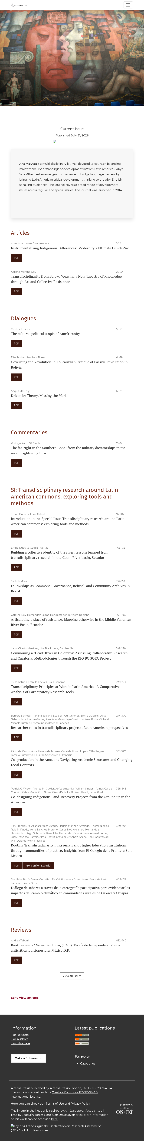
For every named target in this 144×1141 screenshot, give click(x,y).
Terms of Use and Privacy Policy (68, 1103)
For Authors (19, 1039)
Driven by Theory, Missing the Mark (39, 395)
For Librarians (20, 1043)
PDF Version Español (38, 865)
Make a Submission (28, 1058)
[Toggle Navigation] (128, 4)
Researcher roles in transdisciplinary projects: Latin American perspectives (69, 727)
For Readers (19, 1035)
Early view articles (24, 997)
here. (54, 1119)
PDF (16, 258)
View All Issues (72, 976)
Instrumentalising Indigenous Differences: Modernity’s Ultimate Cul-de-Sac (70, 248)
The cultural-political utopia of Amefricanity (45, 333)
